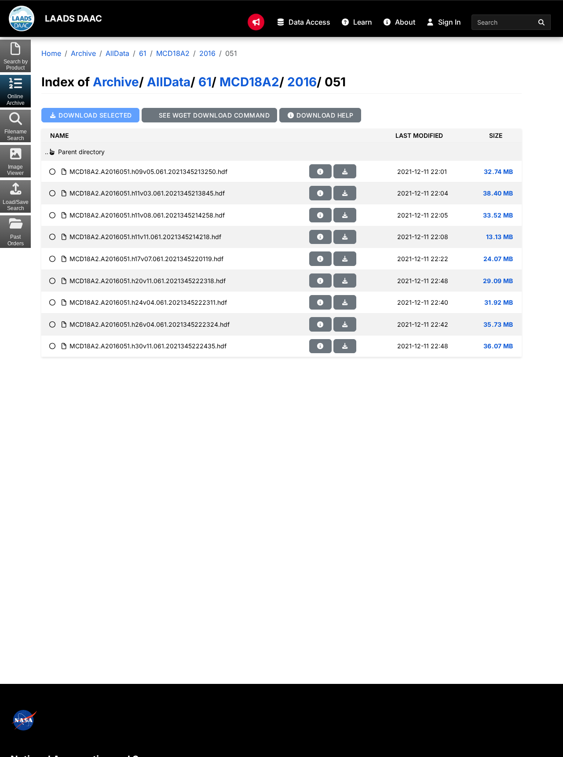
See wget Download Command (213, 115)
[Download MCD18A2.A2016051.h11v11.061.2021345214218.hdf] (344, 237)
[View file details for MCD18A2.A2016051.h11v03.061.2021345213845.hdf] (320, 193)
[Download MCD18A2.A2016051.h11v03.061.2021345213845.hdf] (344, 193)
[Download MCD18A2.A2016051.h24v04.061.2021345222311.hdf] (344, 302)
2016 (207, 53)
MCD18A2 (173, 53)
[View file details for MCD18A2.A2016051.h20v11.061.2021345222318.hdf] (320, 280)
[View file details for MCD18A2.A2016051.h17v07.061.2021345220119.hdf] (320, 258)
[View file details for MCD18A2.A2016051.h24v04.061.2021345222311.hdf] (320, 302)
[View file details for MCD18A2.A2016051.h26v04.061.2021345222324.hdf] (320, 324)
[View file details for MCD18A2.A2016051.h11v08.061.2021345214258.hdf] (320, 215)
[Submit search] (542, 22)
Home (51, 53)
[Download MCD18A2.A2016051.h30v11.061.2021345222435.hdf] (344, 346)
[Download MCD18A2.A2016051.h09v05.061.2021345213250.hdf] (344, 171)
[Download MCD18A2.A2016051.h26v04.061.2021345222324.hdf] (344, 324)
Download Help (324, 115)
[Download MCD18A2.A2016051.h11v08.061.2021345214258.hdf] (344, 215)
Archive (83, 53)
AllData (117, 53)
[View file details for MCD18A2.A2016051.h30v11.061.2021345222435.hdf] (320, 346)
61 (142, 53)
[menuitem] (256, 22)
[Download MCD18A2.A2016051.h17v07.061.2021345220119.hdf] (344, 258)
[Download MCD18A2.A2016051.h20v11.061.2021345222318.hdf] (344, 280)
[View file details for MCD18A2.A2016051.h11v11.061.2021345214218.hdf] (320, 237)
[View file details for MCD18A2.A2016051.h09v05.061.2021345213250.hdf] (320, 171)
